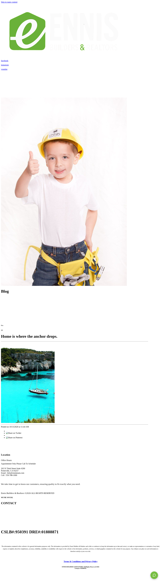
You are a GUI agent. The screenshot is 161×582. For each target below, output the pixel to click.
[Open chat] (154, 575)
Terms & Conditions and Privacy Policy (80, 561)
